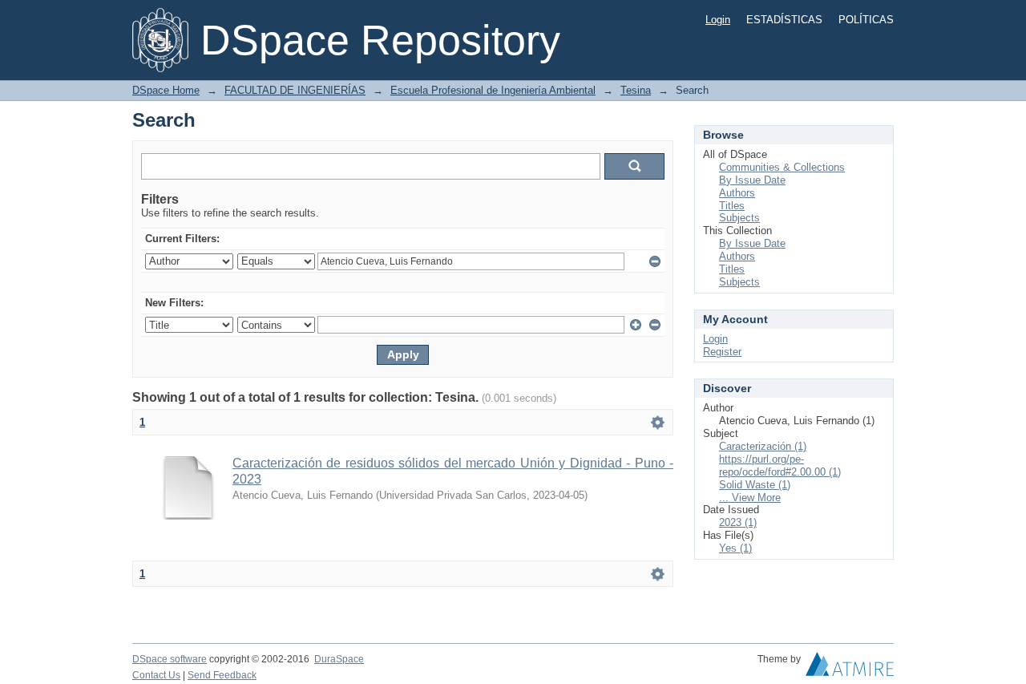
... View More (750, 498)
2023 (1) (738, 522)
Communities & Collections (782, 167)
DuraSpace (339, 659)
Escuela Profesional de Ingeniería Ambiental (493, 90)
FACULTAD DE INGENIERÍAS (295, 90)
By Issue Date (752, 180)
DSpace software (169, 659)
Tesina (635, 90)
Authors (737, 193)
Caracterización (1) (762, 446)
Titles (732, 206)
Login (717, 20)
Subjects (739, 218)
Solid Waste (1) (754, 485)
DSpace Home (166, 90)
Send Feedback (222, 675)
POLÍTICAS (866, 20)
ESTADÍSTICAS (784, 20)
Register (722, 352)
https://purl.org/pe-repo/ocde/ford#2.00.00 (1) (780, 465)
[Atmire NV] (850, 668)
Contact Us (156, 675)
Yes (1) (735, 548)
